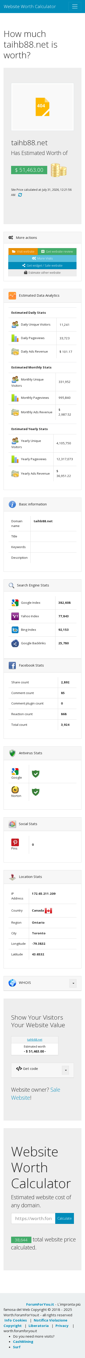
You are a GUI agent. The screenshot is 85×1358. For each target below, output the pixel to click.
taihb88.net (34, 1040)
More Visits (44, 258)
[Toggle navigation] (74, 6)
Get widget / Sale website (44, 265)
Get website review (58, 251)
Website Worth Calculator (30, 6)
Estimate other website (44, 272)
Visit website (25, 251)
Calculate (64, 1218)
